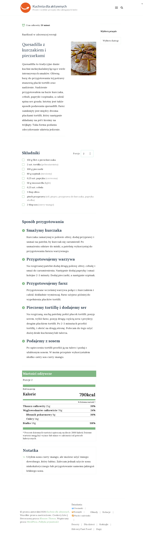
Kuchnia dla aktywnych (50, 6)
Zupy (99, 529)
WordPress (32, 521)
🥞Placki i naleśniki (81, 515)
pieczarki (35, 169)
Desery (75, 524)
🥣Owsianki (77, 508)
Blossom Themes (48, 518)
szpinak (39, 173)
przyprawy (60, 198)
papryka (42, 178)
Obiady (94, 512)
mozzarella (39, 182)
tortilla (42, 164)
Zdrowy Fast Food (81, 529)
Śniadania (77, 504)
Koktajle (104, 524)
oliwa (33, 192)
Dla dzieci (89, 524)
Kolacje (107, 512)
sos (40, 204)
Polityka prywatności (49, 521)
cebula (35, 187)
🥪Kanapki (77, 512)
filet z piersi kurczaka (41, 159)
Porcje (76, 153)
